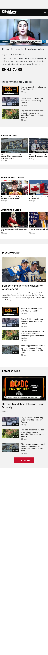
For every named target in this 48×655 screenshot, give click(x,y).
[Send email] (20, 69)
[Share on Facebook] (9, 69)
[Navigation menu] (45, 12)
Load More (24, 460)
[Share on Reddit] (14, 69)
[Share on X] (4, 69)
